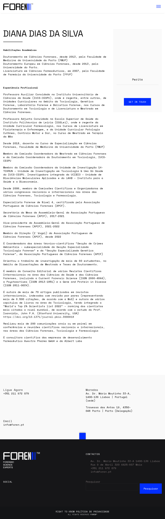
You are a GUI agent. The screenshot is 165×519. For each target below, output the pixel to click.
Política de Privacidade (92, 511)
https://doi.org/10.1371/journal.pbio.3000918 (38, 317)
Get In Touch (137, 102)
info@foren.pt (101, 472)
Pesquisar (93, 482)
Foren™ (93, 514)
